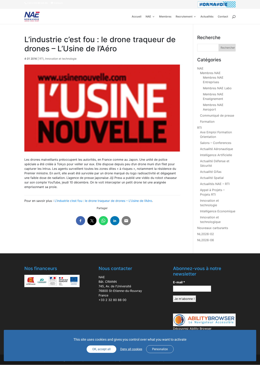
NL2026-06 (205, 240)
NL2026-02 (205, 234)
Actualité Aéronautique (216, 149)
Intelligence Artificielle (216, 155)
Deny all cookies (131, 349)
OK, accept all (101, 349)
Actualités (207, 16)
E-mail (179, 282)
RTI (41, 58)
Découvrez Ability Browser (192, 328)
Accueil (136, 16)
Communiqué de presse (217, 115)
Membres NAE (210, 73)
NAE (148, 16)
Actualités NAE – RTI (215, 184)
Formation (207, 121)
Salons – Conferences (215, 143)
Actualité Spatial (212, 178)
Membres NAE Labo (217, 88)
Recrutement (184, 16)
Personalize (160, 349)
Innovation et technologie (61, 58)
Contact (223, 16)
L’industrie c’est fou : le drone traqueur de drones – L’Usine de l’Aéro (103, 201)
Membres (165, 16)
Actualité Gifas (210, 172)
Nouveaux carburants (212, 228)
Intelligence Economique (217, 211)
